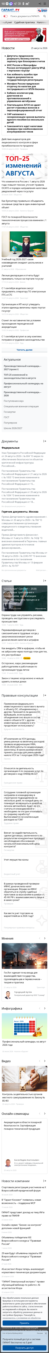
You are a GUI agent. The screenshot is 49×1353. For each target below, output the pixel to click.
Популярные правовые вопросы (19, 927)
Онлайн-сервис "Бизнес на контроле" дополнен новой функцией (22, 1226)
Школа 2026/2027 (13, 428)
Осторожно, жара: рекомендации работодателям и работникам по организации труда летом (19, 666)
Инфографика (12, 1008)
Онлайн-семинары (15, 1114)
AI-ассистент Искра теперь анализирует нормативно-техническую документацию (24, 1271)
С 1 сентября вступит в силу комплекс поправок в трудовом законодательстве (23, 338)
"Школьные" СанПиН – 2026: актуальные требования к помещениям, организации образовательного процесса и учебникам (21, 596)
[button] (39, 3)
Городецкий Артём (23, 992)
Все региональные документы (14, 570)
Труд (21, 343)
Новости (8, 48)
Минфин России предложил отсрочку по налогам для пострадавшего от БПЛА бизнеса (26, 86)
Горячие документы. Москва (20, 511)
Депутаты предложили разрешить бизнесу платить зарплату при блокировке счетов (26, 59)
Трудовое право (11, 823)
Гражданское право (13, 782)
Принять (24, 1323)
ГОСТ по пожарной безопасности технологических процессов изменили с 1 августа (24, 220)
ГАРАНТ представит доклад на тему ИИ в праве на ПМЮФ (23, 1214)
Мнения (7, 938)
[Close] (45, 1333)
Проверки (24, 149)
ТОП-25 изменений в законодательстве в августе (20, 376)
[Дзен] (7, 3)
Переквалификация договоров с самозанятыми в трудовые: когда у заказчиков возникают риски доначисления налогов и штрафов (20, 635)
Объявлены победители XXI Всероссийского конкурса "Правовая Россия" (21, 1240)
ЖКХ (20, 685)
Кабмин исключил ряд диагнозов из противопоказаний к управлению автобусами (21, 97)
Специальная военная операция (21, 406)
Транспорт (24, 298)
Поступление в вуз (14, 400)
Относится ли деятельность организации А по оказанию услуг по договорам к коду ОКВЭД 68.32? (23, 771)
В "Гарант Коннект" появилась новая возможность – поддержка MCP (21, 1201)
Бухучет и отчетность (14, 729)
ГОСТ (6, 417)
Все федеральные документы (13, 506)
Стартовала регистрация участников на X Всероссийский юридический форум (24, 1189)
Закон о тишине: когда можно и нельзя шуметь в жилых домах (22, 680)
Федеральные (11, 447)
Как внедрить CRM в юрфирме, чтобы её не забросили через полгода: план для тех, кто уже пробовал (24, 651)
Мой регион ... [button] (41, 570)
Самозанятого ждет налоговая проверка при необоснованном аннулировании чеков (25, 129)
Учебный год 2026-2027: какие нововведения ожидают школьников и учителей (22, 262)
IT (21, 658)
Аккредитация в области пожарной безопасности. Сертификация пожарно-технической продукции (23, 1125)
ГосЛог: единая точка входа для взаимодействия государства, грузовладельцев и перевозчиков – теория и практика (23, 977)
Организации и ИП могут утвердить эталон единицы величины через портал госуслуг (23, 307)
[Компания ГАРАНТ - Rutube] (27, 3)
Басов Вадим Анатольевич (26, 1160)
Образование (20, 269)
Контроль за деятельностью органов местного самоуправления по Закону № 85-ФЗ (23, 1097)
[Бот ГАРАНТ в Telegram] (19, 3)
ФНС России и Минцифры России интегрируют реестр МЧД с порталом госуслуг (26, 68)
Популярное (10, 422)
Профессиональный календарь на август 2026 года (24, 1043)
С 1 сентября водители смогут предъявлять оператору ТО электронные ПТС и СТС (24, 291)
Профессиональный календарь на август (23, 385)
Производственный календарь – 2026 (22, 394)
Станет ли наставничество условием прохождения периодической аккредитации (21, 323)
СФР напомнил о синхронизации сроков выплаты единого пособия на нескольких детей (26, 118)
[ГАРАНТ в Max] (11, 3)
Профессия (24, 330)
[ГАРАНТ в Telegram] (15, 3)
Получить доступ (24, 1347)
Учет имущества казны (16, 859)
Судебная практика (24, 22)
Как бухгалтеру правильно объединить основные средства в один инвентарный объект (23, 204)
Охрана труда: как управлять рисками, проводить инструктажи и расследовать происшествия (23, 618)
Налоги (7, 758)
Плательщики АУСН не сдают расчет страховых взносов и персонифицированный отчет (24, 108)
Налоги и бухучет (27, 211)
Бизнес (23, 282)
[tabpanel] (24, 93)
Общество (18, 195)
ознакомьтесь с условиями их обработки (22, 1318)
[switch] (5, 16)
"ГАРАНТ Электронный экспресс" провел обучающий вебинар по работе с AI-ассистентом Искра (23, 1285)
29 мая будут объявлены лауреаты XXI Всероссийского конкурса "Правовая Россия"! (22, 1256)
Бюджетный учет (12, 874)
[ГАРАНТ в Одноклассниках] (23, 3)
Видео (6, 1061)
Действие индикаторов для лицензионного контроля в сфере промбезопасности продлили (20, 142)
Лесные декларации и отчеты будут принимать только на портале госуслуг (23, 277)
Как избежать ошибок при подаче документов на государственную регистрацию (25, 77)
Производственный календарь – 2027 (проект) (22, 368)
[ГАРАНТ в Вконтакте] (3, 3)
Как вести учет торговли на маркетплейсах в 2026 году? (18, 914)
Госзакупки (10, 411)
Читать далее (24, 349)
